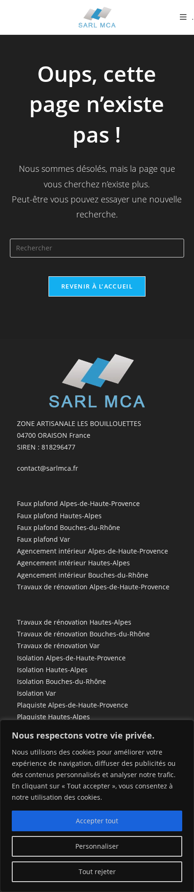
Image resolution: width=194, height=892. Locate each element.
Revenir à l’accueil (97, 286)
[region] (97, 806)
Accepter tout (97, 820)
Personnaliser (97, 846)
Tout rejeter (97, 871)
